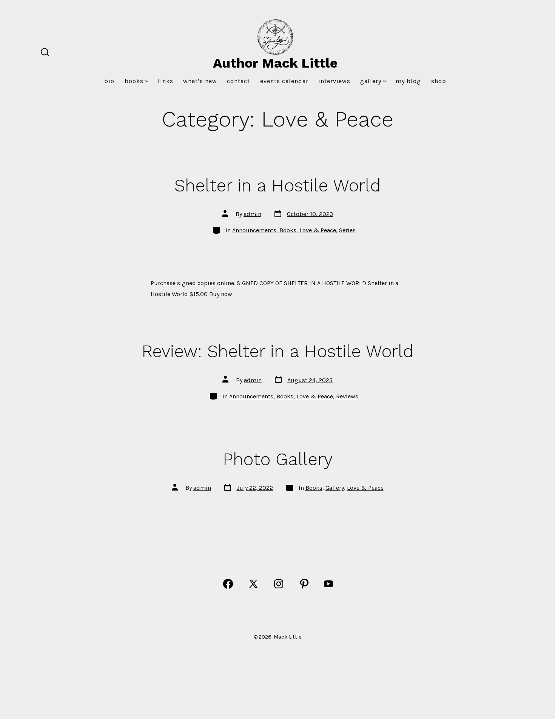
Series (347, 230)
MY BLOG (408, 81)
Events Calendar (284, 81)
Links (165, 81)
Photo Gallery (278, 459)
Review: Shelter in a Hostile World (277, 351)
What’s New (200, 81)
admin (252, 214)
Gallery (370, 81)
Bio (109, 81)
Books (134, 81)
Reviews (347, 396)
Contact (238, 81)
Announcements (254, 230)
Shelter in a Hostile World (277, 185)
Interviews (334, 81)
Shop (438, 81)
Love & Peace (317, 230)
